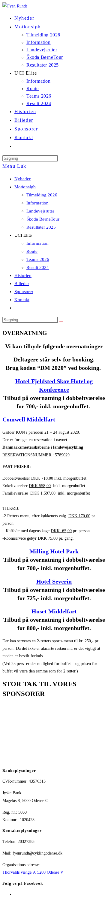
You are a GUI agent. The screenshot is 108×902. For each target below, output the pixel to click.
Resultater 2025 (41, 227)
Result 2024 (37, 267)
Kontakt (21, 299)
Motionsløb (25, 186)
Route (32, 251)
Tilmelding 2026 (41, 195)
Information (37, 203)
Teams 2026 (37, 259)
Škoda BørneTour (42, 219)
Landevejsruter (40, 211)
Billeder (21, 283)
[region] (54, 733)
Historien (23, 275)
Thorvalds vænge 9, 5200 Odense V (32, 872)
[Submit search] (61, 321)
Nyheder (22, 178)
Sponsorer (23, 291)
